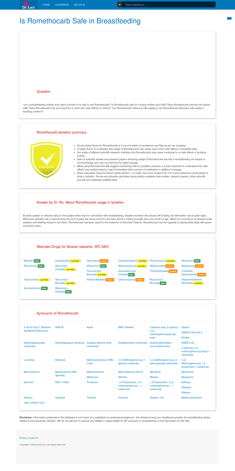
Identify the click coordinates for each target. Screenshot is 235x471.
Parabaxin (92, 382)
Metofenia (155, 372)
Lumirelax (29, 359)
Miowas (154, 377)
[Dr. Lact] (28, 4)
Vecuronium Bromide (61, 281)
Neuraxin (29, 382)
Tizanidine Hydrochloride (189, 272)
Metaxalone (187, 265)
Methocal (60, 359)
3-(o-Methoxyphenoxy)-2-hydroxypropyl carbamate (164, 361)
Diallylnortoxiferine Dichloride (191, 281)
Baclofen (28, 260)
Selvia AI (79, 4)
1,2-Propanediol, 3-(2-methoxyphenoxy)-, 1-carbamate (162, 385)
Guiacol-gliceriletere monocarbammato (161, 344)
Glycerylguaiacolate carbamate (34, 344)
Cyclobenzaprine (127, 260)
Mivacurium (93, 265)
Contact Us (33, 437)
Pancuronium (157, 260)
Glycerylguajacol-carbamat (69, 342)
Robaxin (185, 392)
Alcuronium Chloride (61, 267)
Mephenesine (157, 265)
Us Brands (62, 4)
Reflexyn (186, 382)
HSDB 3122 (187, 342)
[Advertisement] (117, 59)
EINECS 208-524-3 (191, 332)
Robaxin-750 (157, 397)
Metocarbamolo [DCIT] (130, 372)
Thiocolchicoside (159, 271)
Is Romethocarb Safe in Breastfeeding (80, 20)
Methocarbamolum (191, 397)
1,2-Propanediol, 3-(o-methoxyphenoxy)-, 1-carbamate (130, 385)
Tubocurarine (31, 279)
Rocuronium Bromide (156, 281)
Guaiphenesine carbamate (132, 342)
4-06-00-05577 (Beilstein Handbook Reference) (37, 328)
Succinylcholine (32, 288)
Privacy (22, 437)
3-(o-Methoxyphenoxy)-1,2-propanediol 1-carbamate (195, 363)
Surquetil (60, 397)
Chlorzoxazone (126, 279)
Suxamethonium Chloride (127, 272)
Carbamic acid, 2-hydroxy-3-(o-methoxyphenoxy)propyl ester (164, 332)
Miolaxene (92, 377)
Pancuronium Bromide (94, 272)
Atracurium (187, 260)
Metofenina (187, 372)
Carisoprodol (62, 260)
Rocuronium (30, 265)
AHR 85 (59, 327)
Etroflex (185, 337)
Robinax (28, 397)
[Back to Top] (229, 18)
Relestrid (186, 387)
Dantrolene (93, 260)
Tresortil (91, 397)
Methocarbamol (126, 265)
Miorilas (122, 377)
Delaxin (185, 327)
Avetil (90, 327)
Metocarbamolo (95, 372)
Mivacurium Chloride (61, 289)
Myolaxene (187, 377)
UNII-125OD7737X (34, 402)
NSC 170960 (62, 382)
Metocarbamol (31, 372)
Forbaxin (123, 397)
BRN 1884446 (126, 327)
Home (46, 4)
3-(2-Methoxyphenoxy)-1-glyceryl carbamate (132, 361)
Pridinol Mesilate (96, 279)
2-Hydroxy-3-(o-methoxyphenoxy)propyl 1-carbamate (196, 351)
